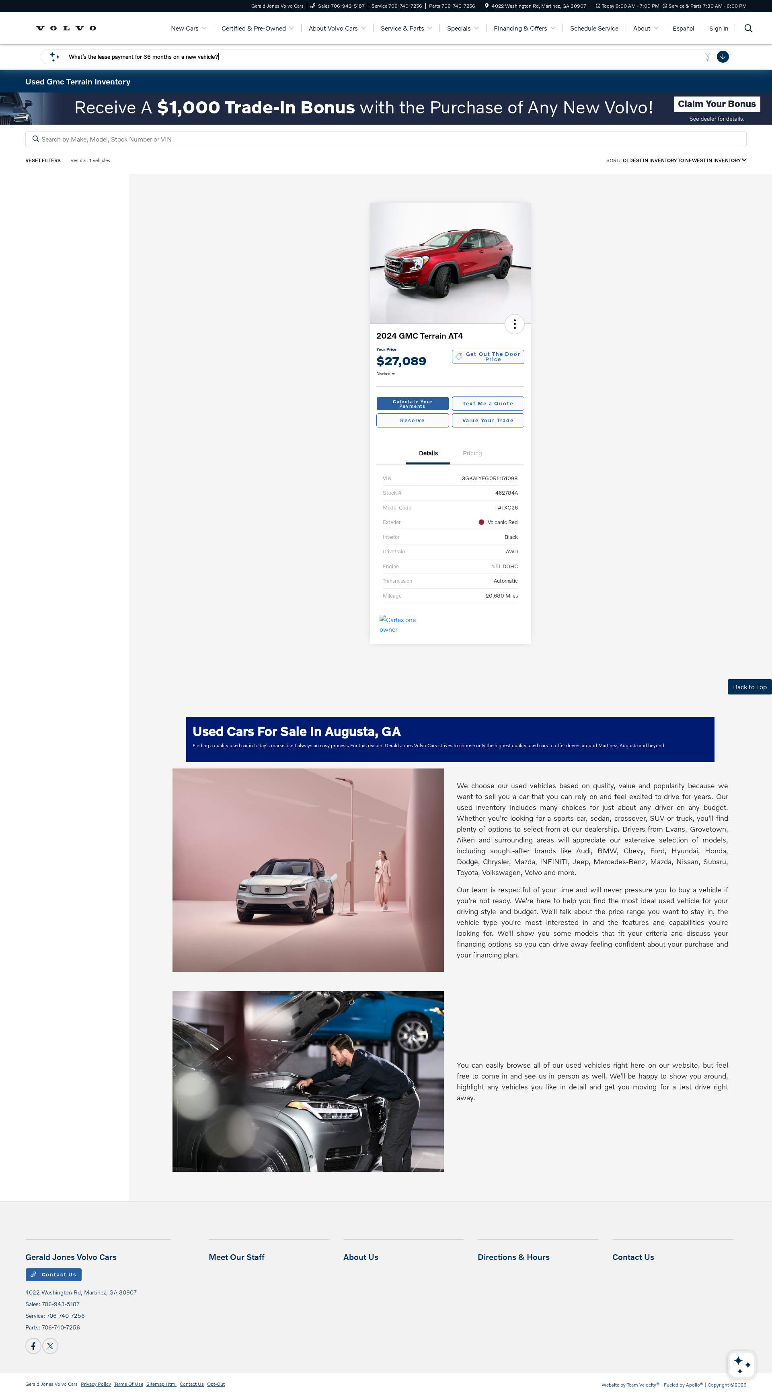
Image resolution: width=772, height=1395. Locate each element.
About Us (360, 1256)
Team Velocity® (643, 1385)
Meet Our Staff (237, 1256)
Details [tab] (428, 452)
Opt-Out (216, 1384)
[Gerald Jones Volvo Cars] (68, 27)
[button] (515, 324)
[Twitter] (50, 1346)
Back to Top (750, 686)
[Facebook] (33, 1346)
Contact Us (58, 1274)
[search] (749, 29)
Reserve (412, 420)
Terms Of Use (128, 1384)
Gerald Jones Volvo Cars (51, 1384)
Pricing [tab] (472, 452)
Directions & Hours (514, 1256)
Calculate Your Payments (412, 404)
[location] (487, 6)
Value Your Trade (488, 420)
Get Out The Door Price (493, 356)
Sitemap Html (161, 1384)
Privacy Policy (96, 1384)
